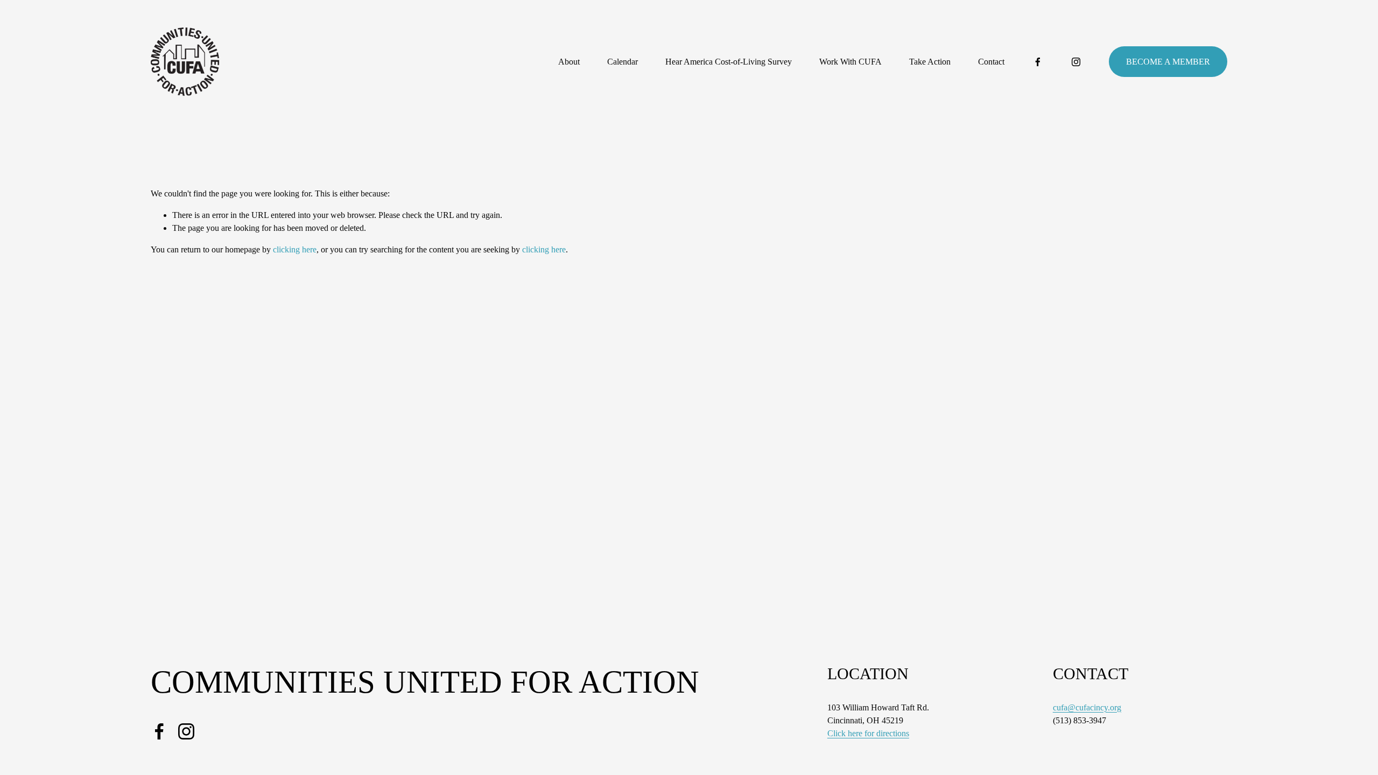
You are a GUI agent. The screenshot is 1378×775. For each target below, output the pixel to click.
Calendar (622, 61)
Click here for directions (868, 733)
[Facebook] (1037, 62)
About (569, 61)
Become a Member (1168, 61)
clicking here (295, 249)
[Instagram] (1076, 62)
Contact (991, 61)
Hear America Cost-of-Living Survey (728, 61)
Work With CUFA (850, 61)
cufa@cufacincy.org (1087, 707)
